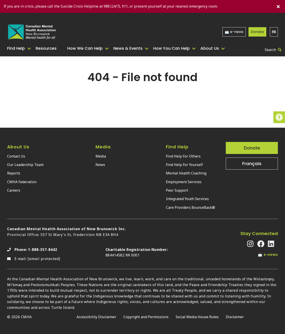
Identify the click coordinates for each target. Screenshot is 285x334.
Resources (46, 48)
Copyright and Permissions (146, 317)
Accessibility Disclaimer (96, 317)
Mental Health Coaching (186, 173)
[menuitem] (19, 48)
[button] (279, 117)
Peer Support (177, 190)
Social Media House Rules (197, 317)
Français (251, 163)
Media (101, 156)
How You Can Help (171, 48)
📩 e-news (234, 31)
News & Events (127, 48)
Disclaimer (235, 317)
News (100, 164)
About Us (209, 48)
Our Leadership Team (25, 164)
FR (274, 31)
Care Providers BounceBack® (190, 207)
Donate (257, 31)
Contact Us (16, 156)
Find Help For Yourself (184, 164)
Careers (13, 190)
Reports (13, 173)
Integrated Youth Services (187, 198)
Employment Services (184, 181)
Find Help (16, 48)
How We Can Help (85, 48)
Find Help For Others (183, 156)
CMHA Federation (22, 181)
